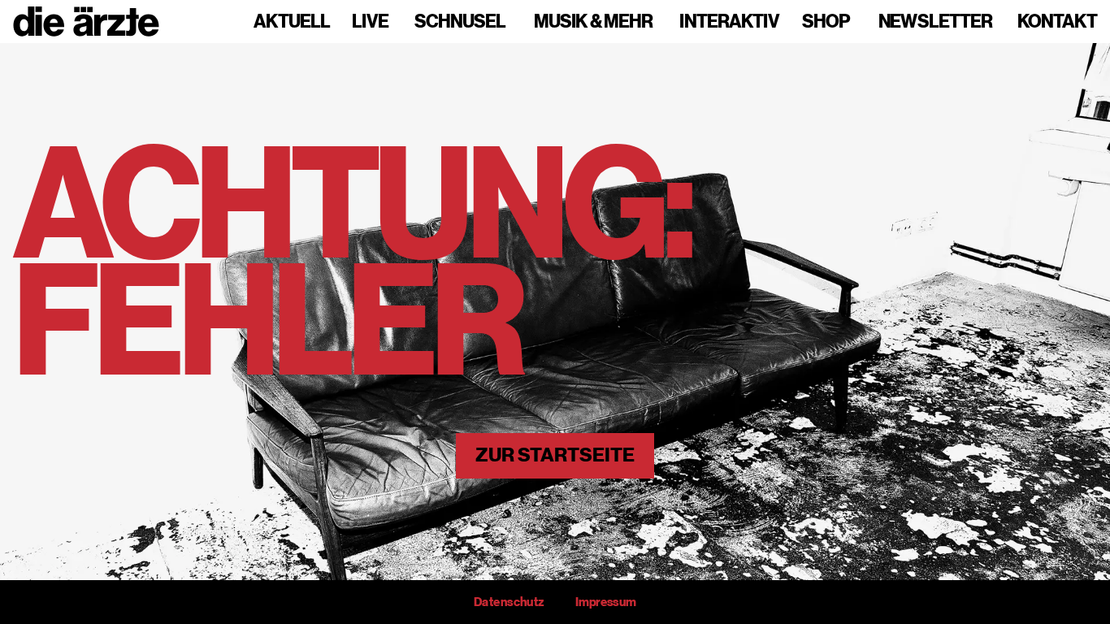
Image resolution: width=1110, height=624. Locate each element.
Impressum (605, 602)
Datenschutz (509, 602)
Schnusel (459, 22)
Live (370, 22)
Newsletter (935, 22)
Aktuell (292, 22)
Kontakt (1057, 22)
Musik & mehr (593, 22)
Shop (826, 22)
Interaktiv (729, 22)
